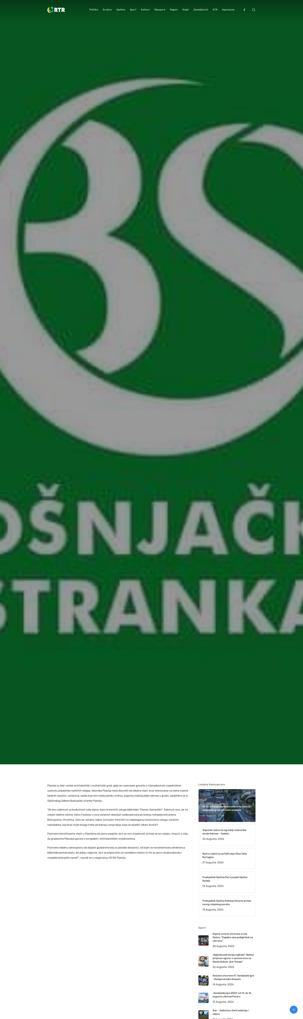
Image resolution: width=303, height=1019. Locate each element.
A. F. (53, 440)
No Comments (243, 409)
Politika (87, 440)
